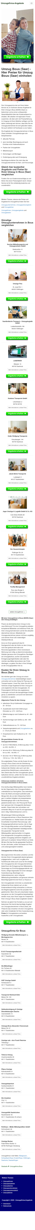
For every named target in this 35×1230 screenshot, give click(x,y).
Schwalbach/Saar (7, 1158)
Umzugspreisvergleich (23, 205)
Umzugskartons (25, 728)
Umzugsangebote (18, 210)
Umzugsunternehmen (8, 205)
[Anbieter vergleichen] (17, 260)
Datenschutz (7, 1206)
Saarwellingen (13, 1160)
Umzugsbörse (9, 207)
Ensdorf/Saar (18, 1158)
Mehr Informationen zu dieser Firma (17, 255)
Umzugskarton (6, 212)
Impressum (7, 1203)
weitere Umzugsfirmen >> (17, 612)
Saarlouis (4, 1160)
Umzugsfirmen (6, 210)
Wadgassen (23, 1156)
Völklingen (26, 1158)
